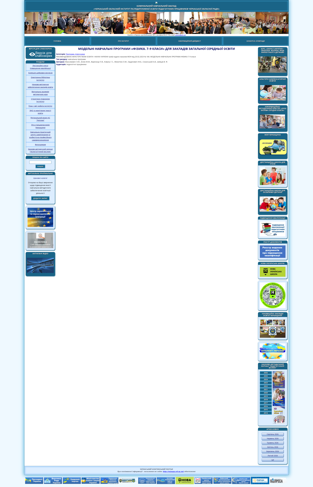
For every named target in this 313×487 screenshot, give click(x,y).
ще (272, 460)
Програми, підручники (75, 54)
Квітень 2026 (272, 447)
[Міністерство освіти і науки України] (90, 483)
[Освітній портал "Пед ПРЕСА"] (279, 482)
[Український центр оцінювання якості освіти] (203, 483)
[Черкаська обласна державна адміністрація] (109, 483)
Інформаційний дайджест (189, 41)
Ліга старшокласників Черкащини (40, 126)
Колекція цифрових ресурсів (40, 73)
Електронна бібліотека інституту (40, 78)
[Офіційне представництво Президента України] (34, 483)
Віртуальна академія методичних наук (40, 93)
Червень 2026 (273, 438)
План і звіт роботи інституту (40, 106)
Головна (57, 41)
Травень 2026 (272, 443)
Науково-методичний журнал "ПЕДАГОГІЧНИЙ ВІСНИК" (40, 150)
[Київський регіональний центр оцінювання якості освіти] (222, 483)
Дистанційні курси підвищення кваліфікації (40, 66)
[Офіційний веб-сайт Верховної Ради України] (53, 483)
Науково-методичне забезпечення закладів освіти (40, 85)
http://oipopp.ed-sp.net (173, 471)
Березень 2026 (272, 451)
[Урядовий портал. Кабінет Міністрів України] (72, 483)
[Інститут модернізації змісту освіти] (166, 483)
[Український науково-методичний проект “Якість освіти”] (241, 483)
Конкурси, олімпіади (256, 41)
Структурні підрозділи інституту (40, 100)
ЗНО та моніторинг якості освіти (40, 111)
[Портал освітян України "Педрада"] (260, 483)
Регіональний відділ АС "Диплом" (40, 119)
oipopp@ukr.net (180, 35)
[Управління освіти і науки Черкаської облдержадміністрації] (128, 482)
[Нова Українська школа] (185, 483)
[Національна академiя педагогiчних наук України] (147, 483)
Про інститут (123, 41)
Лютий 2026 (273, 455)
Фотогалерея (40, 144)
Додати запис (40, 198)
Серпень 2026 (273, 434)
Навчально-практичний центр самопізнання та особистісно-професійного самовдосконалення (40, 136)
